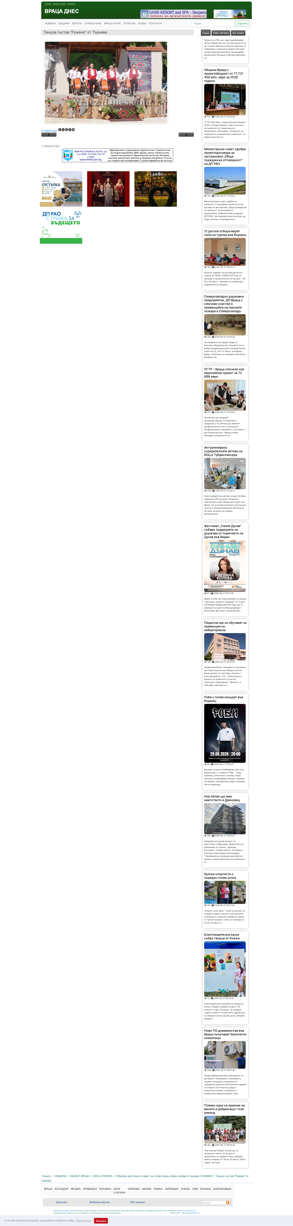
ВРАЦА (48, 1188)
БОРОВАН (105, 1188)
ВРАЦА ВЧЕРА (112, 23)
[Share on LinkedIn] (66, 129)
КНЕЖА (185, 1188)
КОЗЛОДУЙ (61, 1188)
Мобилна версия (100, 1202)
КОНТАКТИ (155, 23)
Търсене (242, 23)
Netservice (196, 1213)
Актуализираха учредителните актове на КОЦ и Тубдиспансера (223, 423)
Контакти (71, 4)
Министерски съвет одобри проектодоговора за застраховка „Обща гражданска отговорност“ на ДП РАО (225, 128)
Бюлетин (61, 1202)
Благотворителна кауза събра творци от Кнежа (222, 908)
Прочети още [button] (83, 1220)
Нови (205, 33)
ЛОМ (195, 1188)
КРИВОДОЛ (90, 1188)
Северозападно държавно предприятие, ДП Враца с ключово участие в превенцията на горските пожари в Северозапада (224, 276)
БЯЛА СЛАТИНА (119, 1190)
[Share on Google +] (63, 129)
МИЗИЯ (146, 1188)
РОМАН (158, 1188)
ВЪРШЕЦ (205, 1188)
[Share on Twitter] (73, 129)
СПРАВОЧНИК (93, 23)
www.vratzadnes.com (65, 1210)
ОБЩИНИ (64, 23)
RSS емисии (137, 1202)
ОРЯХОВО (134, 1188)
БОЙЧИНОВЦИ (222, 1188)
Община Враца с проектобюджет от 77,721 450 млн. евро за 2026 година (223, 47)
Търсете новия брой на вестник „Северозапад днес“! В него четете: (221, 1150)
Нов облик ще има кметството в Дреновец (222, 770)
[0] (48, 134)
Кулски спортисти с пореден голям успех (220, 848)
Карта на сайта (59, 4)
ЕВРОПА (77, 23)
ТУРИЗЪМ (129, 23)
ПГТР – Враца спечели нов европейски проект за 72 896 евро (224, 345)
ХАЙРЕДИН (172, 1188)
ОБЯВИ (142, 23)
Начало (48, 4)
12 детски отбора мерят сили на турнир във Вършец (225, 205)
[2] (186, 134)
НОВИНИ (50, 23)
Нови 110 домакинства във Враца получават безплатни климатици (225, 1006)
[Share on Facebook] (59, 129)
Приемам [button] (101, 1221)
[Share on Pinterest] (69, 129)
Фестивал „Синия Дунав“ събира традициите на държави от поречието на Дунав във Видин (223, 503)
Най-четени (221, 33)
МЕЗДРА (76, 1188)
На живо (238, 33)
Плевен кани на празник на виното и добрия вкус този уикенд (224, 1081)
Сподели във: (49, 130)
